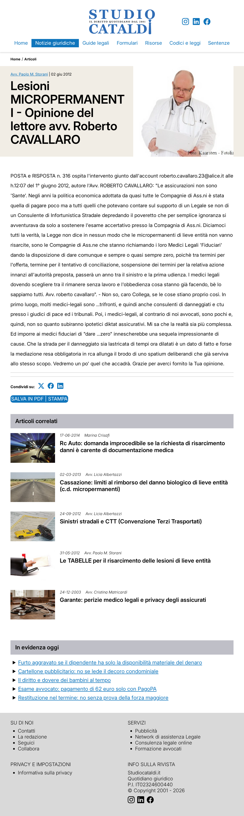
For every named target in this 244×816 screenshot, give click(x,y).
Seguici (26, 743)
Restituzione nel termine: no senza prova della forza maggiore (93, 697)
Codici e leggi (185, 43)
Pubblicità (146, 731)
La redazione (32, 737)
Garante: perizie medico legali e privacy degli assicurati (133, 599)
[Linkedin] (196, 22)
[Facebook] (206, 22)
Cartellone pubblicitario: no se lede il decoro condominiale (88, 671)
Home (21, 43)
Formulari (127, 43)
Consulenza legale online (163, 743)
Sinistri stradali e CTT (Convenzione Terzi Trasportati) (131, 521)
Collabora (28, 749)
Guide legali (95, 43)
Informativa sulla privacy (45, 773)
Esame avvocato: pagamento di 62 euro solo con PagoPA (87, 689)
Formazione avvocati (158, 749)
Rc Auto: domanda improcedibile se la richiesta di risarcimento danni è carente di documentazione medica (142, 447)
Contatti (26, 731)
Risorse (153, 43)
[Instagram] (185, 22)
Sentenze (219, 43)
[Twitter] (41, 386)
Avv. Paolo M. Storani (29, 74)
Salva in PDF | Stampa (39, 399)
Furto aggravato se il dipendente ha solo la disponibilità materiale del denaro (110, 662)
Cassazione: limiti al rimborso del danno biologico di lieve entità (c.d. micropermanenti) (144, 486)
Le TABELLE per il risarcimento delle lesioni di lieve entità (135, 560)
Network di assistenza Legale (168, 737)
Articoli (30, 59)
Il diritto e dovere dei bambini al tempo (64, 680)
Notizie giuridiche (55, 43)
